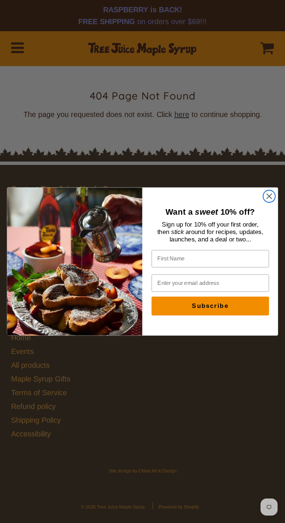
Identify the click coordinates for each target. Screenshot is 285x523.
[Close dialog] (269, 196)
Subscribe (210, 306)
